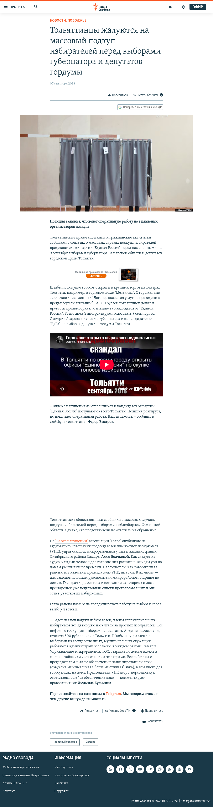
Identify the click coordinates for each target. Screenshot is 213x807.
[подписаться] (189, 769)
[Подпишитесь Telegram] (150, 769)
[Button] (118, 95)
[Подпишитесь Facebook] (120, 769)
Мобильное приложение (20, 767)
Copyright (61, 791)
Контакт (8, 791)
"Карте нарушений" (71, 541)
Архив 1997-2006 (14, 783)
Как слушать (63, 767)
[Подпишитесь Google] (110, 769)
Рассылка (61, 783)
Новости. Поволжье (68, 21)
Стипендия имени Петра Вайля (25, 775)
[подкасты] (183, 7)
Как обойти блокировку (72, 775)
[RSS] (169, 769)
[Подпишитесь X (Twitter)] (130, 769)
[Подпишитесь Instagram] (160, 769)
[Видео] (170, 7)
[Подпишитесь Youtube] (140, 769)
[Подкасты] (179, 769)
